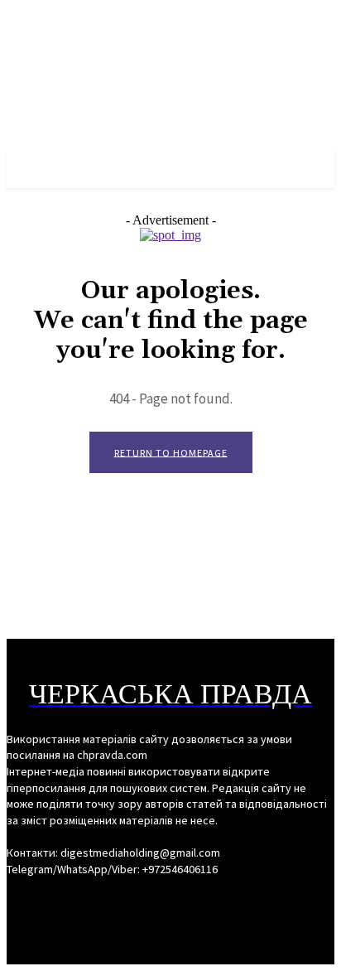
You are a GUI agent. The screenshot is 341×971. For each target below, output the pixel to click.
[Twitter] (200, 900)
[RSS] (170, 900)
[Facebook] (141, 900)
